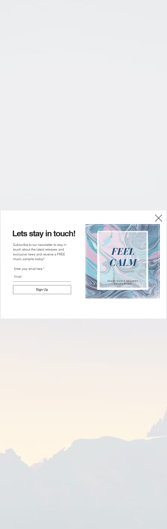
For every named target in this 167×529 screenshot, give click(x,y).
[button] (158, 218)
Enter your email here (28, 268)
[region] (123, 261)
